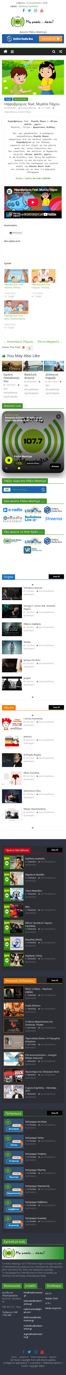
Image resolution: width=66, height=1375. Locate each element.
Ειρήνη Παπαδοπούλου (11, 378)
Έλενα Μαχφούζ (50, 341)
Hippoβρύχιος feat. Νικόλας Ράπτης (13, 286)
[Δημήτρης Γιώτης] (14, 954)
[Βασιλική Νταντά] (33, 362)
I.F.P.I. (48, 1303)
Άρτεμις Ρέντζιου (31, 643)
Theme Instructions (39, 1357)
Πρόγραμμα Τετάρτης (35, 1153)
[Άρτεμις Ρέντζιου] (12, 643)
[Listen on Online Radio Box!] (33, 36)
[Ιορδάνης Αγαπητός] (14, 857)
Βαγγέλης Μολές (33, 939)
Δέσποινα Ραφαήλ (51, 376)
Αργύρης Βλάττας (28, 108)
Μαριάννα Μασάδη (34, 874)
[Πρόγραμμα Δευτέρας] (14, 1120)
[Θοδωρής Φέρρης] (12, 738)
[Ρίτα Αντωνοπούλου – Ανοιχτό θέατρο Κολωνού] (14, 1053)
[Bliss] (14, 905)
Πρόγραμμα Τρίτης (34, 1137)
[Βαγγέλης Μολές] (14, 938)
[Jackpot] (12, 662)
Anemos (27, 720)
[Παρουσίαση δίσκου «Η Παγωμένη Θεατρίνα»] (14, 1036)
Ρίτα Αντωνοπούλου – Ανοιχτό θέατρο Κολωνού (40, 1057)
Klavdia (27, 625)
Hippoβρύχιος (10, 112)
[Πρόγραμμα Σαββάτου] (14, 1200)
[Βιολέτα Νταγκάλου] (12, 680)
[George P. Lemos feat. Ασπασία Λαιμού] (12, 589)
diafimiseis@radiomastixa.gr (32, 1319)
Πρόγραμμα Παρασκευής (37, 1185)
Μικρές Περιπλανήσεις (34, 792)
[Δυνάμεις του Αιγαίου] (12, 810)
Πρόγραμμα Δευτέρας (36, 1121)
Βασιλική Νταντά (30, 376)
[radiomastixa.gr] (5, 51)
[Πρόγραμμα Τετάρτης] (14, 1152)
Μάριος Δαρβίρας (32, 607)
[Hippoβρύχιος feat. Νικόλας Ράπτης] (16, 276)
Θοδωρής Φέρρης (32, 738)
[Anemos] (12, 720)
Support (52, 1357)
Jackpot (27, 661)
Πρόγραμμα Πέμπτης (35, 1169)
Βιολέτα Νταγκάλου (33, 679)
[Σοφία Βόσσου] (14, 1004)
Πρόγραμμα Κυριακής (35, 1218)
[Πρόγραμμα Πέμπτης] (14, 1168)
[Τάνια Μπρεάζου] (14, 889)
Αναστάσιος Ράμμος (18, 341)
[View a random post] (60, 51)
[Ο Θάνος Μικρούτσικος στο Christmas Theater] (14, 1020)
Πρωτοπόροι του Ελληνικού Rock (42, 1071)
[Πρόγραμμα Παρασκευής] (14, 1184)
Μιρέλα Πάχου (24, 112)
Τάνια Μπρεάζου (33, 890)
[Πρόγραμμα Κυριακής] (14, 1216)
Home (14, 1357)
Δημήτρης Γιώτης (33, 955)
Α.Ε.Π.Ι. (48, 1293)
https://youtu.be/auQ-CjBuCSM (33, 178)
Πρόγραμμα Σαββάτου (36, 1202)
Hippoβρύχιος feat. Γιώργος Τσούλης (40, 286)
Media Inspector (53, 1308)
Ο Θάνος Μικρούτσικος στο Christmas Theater (39, 1023)
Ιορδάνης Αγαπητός (28, 5)
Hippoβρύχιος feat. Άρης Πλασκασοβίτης (14, 317)
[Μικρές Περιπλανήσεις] (12, 792)
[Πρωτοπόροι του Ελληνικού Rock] (14, 1070)
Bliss (27, 906)
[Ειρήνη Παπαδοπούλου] (12, 362)
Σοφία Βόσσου (33, 1005)
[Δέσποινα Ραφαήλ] (54, 362)
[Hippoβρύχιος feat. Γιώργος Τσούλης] (43, 276)
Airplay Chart (51, 1298)
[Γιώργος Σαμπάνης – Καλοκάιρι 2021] (14, 1086)
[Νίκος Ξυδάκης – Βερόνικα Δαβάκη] (14, 987)
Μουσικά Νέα (21, 99)
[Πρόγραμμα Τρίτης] (14, 1136)
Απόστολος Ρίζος (32, 774)
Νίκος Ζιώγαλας (31, 756)
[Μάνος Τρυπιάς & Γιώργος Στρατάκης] (14, 921)
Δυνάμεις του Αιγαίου (34, 810)
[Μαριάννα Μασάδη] (14, 873)
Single (8, 99)
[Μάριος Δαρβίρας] (12, 607)
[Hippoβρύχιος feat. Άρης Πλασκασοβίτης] (16, 307)
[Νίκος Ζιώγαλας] (12, 756)
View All (56, 576)
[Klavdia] (12, 625)
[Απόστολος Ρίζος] (12, 774)
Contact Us (23, 1357)
